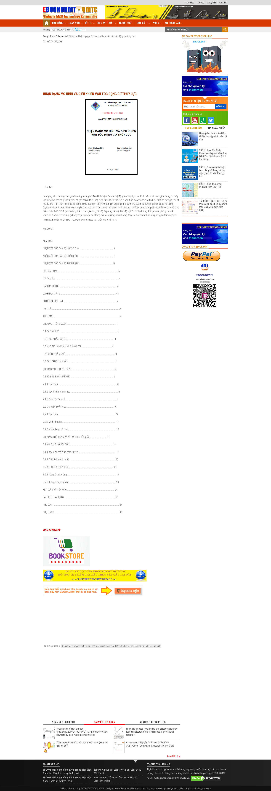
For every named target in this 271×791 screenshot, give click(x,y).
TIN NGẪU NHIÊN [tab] (216, 127)
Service (200, 2)
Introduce (190, 2)
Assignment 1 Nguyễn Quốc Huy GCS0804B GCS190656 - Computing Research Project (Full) (150, 744)
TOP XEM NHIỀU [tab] (193, 127)
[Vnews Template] (70, 12)
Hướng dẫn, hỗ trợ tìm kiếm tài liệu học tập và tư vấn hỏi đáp (213, 136)
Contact (222, 2)
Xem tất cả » (173, 756)
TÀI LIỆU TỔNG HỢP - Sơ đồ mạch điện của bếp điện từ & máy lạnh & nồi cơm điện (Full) (213, 205)
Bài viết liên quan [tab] (104, 722)
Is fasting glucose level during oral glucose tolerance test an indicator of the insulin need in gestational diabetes (152, 731)
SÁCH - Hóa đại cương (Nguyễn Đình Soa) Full (210, 185)
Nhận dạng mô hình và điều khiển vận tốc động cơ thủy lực (90, 94)
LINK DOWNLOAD (52, 529)
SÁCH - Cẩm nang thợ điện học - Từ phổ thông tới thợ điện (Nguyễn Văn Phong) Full (212, 172)
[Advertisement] (111, 66)
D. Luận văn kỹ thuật (65, 36)
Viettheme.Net (123, 788)
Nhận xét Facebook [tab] (63, 722)
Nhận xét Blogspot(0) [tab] (152, 722)
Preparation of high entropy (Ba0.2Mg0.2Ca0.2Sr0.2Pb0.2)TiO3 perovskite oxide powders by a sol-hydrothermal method (82, 731)
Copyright (211, 2)
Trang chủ (48, 36)
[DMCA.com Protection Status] (206, 778)
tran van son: (101, 777)
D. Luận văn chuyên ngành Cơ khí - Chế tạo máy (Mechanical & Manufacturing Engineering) (101, 646)
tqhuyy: (97, 769)
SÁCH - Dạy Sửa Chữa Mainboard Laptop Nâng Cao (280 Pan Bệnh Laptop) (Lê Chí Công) (213, 155)
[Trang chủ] (46, 23)
